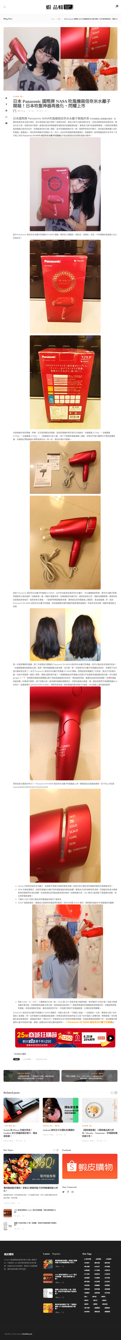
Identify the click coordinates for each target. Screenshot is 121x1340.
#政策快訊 (97, 1274)
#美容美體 (97, 1289)
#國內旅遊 (97, 1263)
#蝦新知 (103, 1296)
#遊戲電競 (97, 1308)
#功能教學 (108, 1259)
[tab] (46, 1253)
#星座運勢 (87, 1278)
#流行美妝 (107, 1278)
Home (53, 19)
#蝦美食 (86, 1304)
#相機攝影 (97, 1285)
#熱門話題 (87, 1281)
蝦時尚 (101, 1073)
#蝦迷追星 (105, 1304)
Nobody (6, 1140)
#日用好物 (107, 1274)
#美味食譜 (87, 1289)
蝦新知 (57, 1126)
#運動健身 (107, 1308)
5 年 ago (51, 1134)
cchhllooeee (85, 1140)
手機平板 (46, 1126)
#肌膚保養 (97, 1293)
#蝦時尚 (86, 1300)
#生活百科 (107, 1281)
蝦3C (59, 19)
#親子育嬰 (87, 1308)
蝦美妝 (27, 1073)
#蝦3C (85, 1296)
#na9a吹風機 (27, 1059)
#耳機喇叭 (87, 1293)
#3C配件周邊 (87, 1259)
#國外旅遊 (107, 1263)
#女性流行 (97, 1266)
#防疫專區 (87, 1311)
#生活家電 (97, 1281)
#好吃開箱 (107, 1266)
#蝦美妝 (104, 1300)
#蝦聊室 (95, 1304)
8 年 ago (23, 111)
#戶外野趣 (97, 1270)
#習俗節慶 (107, 1289)
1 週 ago (13, 1203)
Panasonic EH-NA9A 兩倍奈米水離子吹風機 (41, 135)
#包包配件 (87, 1263)
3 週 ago (57, 1297)
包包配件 (94, 1073)
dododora (45, 1134)
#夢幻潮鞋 (87, 1266)
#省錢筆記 (107, 1285)
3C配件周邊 (8, 1126)
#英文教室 (107, 1293)
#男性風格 (87, 1285)
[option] (21, 1119)
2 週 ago (57, 1282)
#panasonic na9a (41, 1059)
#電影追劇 (97, 1311)
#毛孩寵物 (97, 1278)
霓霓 (19, 111)
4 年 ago (11, 1140)
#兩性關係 (98, 1259)
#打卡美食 (87, 1274)
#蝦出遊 (94, 1296)
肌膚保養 (21, 1073)
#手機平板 (107, 1270)
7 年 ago (91, 1140)
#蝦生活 (95, 1300)
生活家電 (16, 96)
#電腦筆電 (107, 1311)
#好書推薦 (87, 1270)
